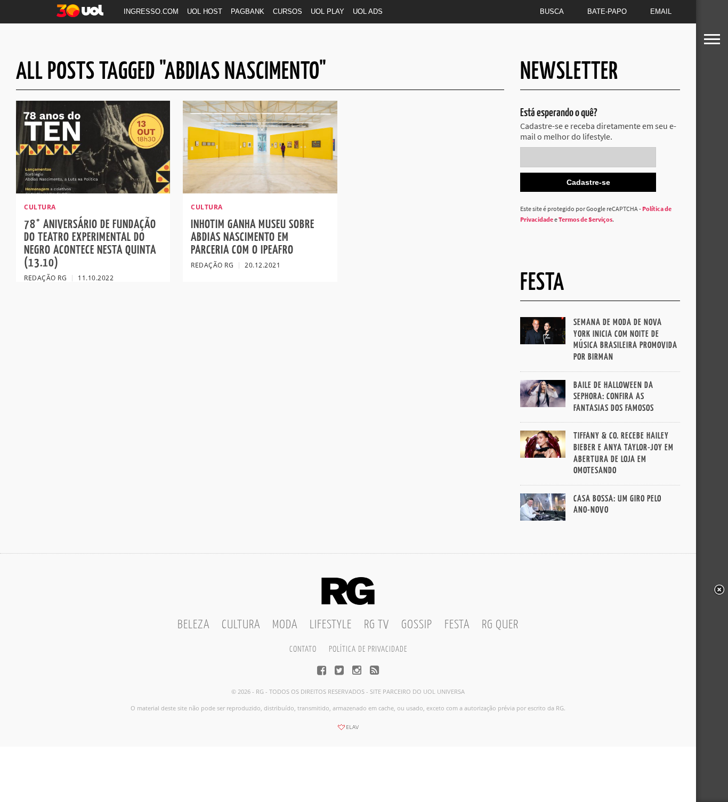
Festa (457, 625)
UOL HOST (204, 11)
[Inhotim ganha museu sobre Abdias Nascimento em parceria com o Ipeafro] (260, 190)
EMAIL (661, 11)
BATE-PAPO (607, 11)
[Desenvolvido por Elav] (348, 730)
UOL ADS (368, 11)
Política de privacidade (368, 649)
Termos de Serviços (585, 219)
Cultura (241, 625)
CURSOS (287, 11)
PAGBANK (247, 11)
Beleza (193, 625)
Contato (303, 649)
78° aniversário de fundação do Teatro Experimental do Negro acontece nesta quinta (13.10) (90, 243)
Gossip (416, 625)
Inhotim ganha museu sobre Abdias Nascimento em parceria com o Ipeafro (252, 237)
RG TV (376, 625)
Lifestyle (331, 625)
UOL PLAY (327, 11)
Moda (284, 625)
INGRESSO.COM (151, 11)
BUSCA (552, 11)
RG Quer (500, 625)
